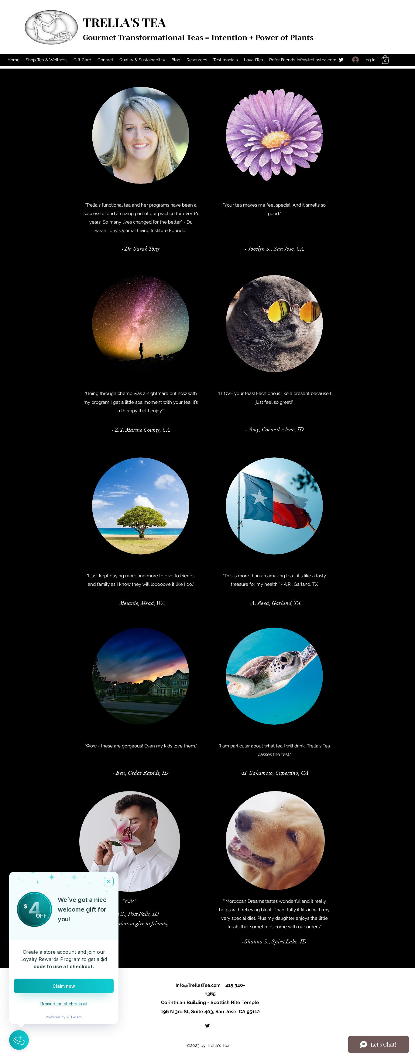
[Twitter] (341, 60)
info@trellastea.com (316, 59)
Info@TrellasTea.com (198, 985)
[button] (385, 59)
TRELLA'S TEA (124, 22)
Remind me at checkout (63, 1003)
